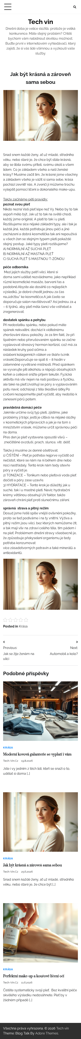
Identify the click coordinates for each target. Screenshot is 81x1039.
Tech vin (40, 21)
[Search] (75, 7)
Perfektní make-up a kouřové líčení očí (33, 976)
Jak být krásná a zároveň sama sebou (32, 865)
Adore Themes (46, 1033)
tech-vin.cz (10, 760)
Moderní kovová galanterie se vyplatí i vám (37, 754)
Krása (23, 626)
